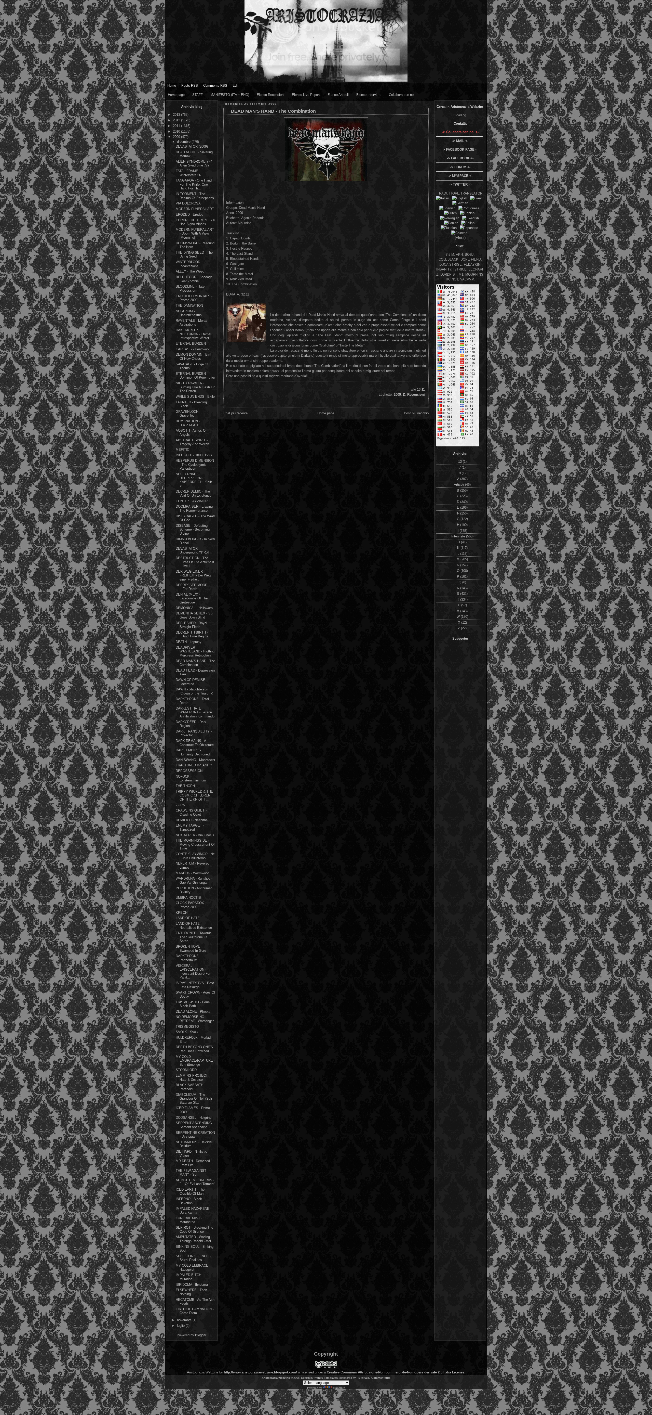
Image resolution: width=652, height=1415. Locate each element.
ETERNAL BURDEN (191, 343)
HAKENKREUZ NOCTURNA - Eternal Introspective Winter (193, 334)
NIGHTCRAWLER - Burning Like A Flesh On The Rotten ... (195, 387)
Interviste (458, 536)
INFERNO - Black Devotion (189, 1201)
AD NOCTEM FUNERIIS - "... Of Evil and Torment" (196, 1182)
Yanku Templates (326, 1377)
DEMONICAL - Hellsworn (194, 608)
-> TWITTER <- (460, 184)
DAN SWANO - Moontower (195, 760)
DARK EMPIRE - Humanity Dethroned (193, 752)
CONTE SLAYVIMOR (192, 501)
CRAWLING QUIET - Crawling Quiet (191, 812)
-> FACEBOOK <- (460, 158)
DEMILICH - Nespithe (192, 820)
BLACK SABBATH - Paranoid (190, 1087)
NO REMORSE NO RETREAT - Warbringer (195, 1019)
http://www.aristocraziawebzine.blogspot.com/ (260, 1372)
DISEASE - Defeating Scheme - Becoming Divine (193, 529)
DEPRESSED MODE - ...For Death (192, 587)
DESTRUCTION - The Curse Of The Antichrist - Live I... (195, 562)
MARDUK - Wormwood (192, 873)
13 (460, 462)
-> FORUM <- (460, 167)
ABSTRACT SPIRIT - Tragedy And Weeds (192, 442)
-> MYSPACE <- (460, 176)
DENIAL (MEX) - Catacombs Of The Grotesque (192, 598)
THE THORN (185, 786)
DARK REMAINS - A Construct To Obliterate (195, 743)
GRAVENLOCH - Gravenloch (188, 414)
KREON (181, 913)
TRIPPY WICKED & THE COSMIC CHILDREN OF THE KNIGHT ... (194, 795)
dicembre (184, 142)
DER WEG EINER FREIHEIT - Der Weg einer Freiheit (193, 575)
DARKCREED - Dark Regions (191, 724)
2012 (177, 120)
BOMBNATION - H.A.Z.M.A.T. (188, 423)
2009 (177, 137)
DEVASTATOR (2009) (192, 146)
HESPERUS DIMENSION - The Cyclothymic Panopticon (195, 464)
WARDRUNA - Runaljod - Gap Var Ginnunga (194, 880)
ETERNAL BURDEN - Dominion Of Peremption (196, 376)
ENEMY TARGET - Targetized (190, 827)
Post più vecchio (416, 413)
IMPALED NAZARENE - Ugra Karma (193, 1211)
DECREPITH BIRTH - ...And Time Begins (192, 634)
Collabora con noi (401, 95)
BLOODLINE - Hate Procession (190, 288)
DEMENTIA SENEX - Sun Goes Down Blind (195, 615)
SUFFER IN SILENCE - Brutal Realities (193, 1258)
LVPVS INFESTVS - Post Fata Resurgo (195, 985)
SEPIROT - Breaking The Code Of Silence (194, 1229)
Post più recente (235, 413)
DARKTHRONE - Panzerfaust (188, 958)
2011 (177, 126)
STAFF (197, 95)
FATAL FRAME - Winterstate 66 (188, 173)
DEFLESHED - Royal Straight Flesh (191, 625)
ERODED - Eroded (189, 214)
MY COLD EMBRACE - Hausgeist (193, 1267)
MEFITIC (182, 450)
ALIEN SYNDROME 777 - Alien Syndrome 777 (195, 164)
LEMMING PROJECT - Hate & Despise (193, 1078)
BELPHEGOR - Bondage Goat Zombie (194, 279)
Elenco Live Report (306, 95)
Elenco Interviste (368, 95)
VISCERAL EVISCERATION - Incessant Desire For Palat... (193, 972)
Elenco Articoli (338, 95)
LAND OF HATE (188, 918)
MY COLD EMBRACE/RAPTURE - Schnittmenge (195, 1060)
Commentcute (380, 1377)
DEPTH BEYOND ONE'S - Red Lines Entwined (195, 1049)
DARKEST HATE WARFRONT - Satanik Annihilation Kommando (195, 712)
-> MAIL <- (460, 141)
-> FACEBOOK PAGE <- (460, 149)
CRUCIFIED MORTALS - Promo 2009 (194, 298)
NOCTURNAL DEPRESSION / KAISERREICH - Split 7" (194, 480)
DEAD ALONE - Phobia (193, 1011)
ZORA (180, 805)
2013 (177, 115)
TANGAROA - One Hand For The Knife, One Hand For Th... (194, 184)
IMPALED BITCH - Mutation (189, 1277)
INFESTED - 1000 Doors (194, 455)
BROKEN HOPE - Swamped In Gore (191, 949)
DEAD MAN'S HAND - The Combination (195, 663)
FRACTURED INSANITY (194, 765)
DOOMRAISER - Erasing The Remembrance (194, 508)
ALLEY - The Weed (190, 271)
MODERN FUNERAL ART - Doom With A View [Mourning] (195, 233)
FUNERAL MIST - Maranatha (189, 1220)
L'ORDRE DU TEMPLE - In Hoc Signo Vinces (196, 222)
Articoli (459, 484)
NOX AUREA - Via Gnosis (195, 835)
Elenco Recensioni (270, 95)
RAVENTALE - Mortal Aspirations (191, 323)
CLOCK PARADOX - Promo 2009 (191, 905)
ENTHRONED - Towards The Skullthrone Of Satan (194, 937)
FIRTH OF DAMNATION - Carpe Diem (195, 1311)
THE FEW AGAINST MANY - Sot (191, 1173)
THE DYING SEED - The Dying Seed (194, 255)
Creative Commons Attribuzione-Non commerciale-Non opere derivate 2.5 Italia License (395, 1372)
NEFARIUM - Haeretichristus (189, 313)
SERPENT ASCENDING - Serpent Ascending (195, 1125)
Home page (176, 95)
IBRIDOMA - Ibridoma (192, 1285)
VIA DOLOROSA (188, 203)
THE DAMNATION (189, 305)
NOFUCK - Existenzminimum (191, 778)
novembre (185, 1320)
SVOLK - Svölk (187, 1032)
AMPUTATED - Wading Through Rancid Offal (193, 1239)
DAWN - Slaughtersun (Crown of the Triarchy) (194, 691)
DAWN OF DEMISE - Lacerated (191, 682)
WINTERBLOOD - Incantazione (189, 264)
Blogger (200, 1335)
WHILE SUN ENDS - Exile (195, 396)
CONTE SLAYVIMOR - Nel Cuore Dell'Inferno (195, 856)
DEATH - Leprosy (188, 642)
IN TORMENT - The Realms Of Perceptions (195, 196)
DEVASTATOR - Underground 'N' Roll (192, 551)
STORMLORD (186, 1070)
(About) (460, 238)
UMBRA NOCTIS (188, 897)
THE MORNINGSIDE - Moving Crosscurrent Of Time (195, 844)
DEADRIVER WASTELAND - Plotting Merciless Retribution (195, 651)
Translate (339, 1388)
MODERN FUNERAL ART (195, 209)
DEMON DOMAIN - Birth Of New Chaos (194, 357)
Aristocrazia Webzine (276, 1377)
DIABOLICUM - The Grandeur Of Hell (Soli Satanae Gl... (194, 1098)
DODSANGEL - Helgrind (193, 1118)
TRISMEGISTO (187, 1026)
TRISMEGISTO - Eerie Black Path (193, 1004)
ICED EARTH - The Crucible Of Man (190, 1191)
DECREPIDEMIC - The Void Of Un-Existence (193, 493)
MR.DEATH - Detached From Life (193, 1163)
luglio (181, 1326)
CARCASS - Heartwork (193, 349)
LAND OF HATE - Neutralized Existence (194, 926)
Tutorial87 (364, 1377)
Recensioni (416, 394)
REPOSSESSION (189, 771)
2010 (177, 131)
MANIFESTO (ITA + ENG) (229, 95)
